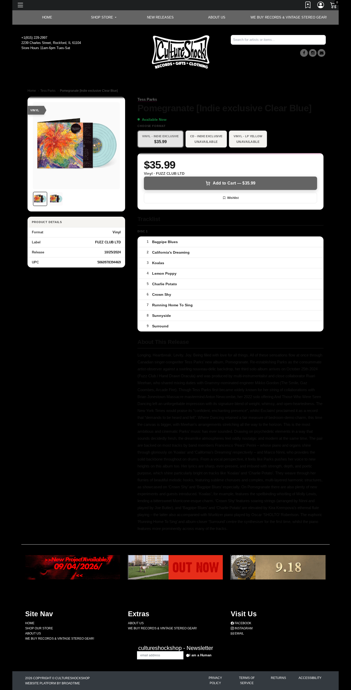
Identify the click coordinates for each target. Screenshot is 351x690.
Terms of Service (247, 680)
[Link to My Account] (321, 6)
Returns (278, 678)
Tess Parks (48, 91)
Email (239, 633)
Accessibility (310, 678)
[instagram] (312, 53)
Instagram (243, 628)
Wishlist (233, 198)
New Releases (160, 17)
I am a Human (200, 655)
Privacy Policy (215, 680)
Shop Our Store (39, 628)
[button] (104, 17)
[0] (334, 6)
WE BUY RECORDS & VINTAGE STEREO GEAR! (289, 17)
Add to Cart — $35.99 (234, 183)
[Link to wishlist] (308, 6)
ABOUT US (216, 17)
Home (31, 91)
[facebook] (304, 53)
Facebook (242, 623)
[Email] (321, 53)
